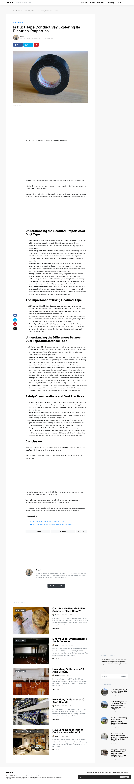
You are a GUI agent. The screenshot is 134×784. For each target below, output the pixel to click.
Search (123, 676)
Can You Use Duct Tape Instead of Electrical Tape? (46, 521)
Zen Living (108, 772)
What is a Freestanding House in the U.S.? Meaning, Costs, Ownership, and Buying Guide (119, 721)
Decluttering (99, 772)
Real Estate (84, 3)
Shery (22, 36)
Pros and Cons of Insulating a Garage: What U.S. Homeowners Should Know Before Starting (119, 737)
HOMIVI (9, 3)
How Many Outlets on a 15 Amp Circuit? (68, 670)
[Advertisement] (63, 123)
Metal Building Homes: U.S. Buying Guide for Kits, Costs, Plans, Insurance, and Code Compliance (119, 705)
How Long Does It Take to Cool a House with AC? (67, 731)
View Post (55, 628)
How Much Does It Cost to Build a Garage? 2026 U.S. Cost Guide (119, 691)
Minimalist (90, 772)
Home (7, 10)
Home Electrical (17, 10)
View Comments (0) (56, 586)
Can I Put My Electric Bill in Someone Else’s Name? (68, 610)
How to (119, 3)
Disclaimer (26, 775)
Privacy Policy (19, 775)
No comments (49, 39)
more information (114, 777)
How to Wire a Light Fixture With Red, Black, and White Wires (50, 524)
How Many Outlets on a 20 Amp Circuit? (68, 701)
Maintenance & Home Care (35, 732)
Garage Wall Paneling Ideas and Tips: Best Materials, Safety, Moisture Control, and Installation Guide (118, 753)
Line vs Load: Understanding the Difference (69, 640)
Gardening (110, 3)
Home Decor (100, 3)
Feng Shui (116, 772)
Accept (125, 777)
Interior (92, 3)
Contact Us (32, 775)
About (37, 775)
